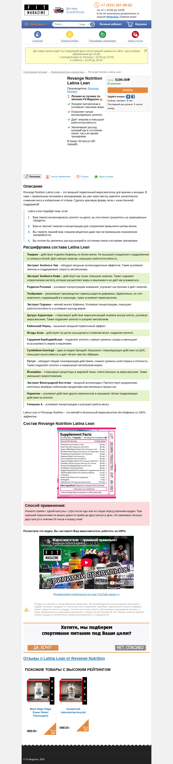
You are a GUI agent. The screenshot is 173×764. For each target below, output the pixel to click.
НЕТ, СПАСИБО (130, 647)
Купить (128, 90)
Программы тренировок (102, 40)
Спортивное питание (35, 72)
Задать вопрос (106, 176)
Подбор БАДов (69, 40)
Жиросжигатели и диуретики (67, 72)
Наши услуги (135, 40)
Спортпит (37, 40)
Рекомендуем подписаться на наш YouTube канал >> (86, 594)
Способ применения (60, 176)
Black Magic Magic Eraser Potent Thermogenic (40, 712)
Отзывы (85, 176)
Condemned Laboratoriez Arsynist (73, 710)
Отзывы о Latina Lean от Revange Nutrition (64, 658)
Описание (34, 176)
